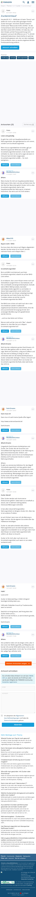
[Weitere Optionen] (33, 11)
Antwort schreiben (10, 47)
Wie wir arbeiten (20, 858)
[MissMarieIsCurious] (3, 173)
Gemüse (12, 57)
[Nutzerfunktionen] (28, 2)
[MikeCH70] (3, 239)
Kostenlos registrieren (9, 682)
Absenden (18, 725)
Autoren (11, 858)
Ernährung (5, 57)
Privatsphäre (26, 889)
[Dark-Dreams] (3, 409)
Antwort (5, 693)
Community (10, 856)
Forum (3, 6)
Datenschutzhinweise (11, 720)
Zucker (18, 6)
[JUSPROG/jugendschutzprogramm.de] (8, 882)
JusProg (30, 885)
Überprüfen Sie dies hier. (27, 879)
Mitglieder (18, 856)
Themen (9, 6)
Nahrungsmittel (22, 57)
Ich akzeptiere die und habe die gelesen (16, 718)
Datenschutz (17, 889)
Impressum (9, 889)
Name (4, 687)
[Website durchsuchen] (24, 2)
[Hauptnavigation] (33, 2)
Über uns (4, 858)
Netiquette (26, 856)
